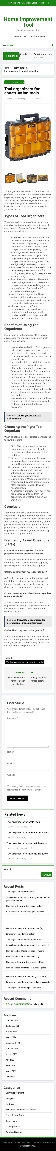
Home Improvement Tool (28, 22)
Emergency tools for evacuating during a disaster (28, 982)
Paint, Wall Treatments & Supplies (21, 1109)
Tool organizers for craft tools (23, 822)
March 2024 (11, 1037)
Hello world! (38, 1004)
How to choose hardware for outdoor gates (26, 968)
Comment (12, 718)
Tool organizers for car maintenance (26, 843)
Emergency (10, 1098)
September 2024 (13, 1026)
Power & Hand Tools (15, 1115)
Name (10, 752)
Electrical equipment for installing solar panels (27, 976)
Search (8, 869)
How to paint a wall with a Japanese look (26, 3)
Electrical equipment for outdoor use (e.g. (25, 928)
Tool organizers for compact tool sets (27, 832)
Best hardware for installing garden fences (25, 911)
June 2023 (10, 1065)
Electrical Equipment (15, 1093)
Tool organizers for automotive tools (27, 853)
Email (10, 763)
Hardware (10, 1104)
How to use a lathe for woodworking (22, 956)
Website (11, 775)
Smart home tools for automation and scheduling (28, 945)
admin (9, 99)
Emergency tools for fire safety (20, 934)
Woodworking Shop (14, 1132)
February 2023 (12, 1076)
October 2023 (12, 1048)
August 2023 (11, 1054)
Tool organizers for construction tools (24, 662)
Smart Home (11, 1121)
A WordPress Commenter (17, 1004)
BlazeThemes (29, 1146)
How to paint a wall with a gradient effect (25, 962)
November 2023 (13, 1043)
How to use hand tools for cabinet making (25, 951)
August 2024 (11, 1032)
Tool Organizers (14, 82)
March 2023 (11, 1071)
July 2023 (10, 1060)
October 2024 (12, 1020)
